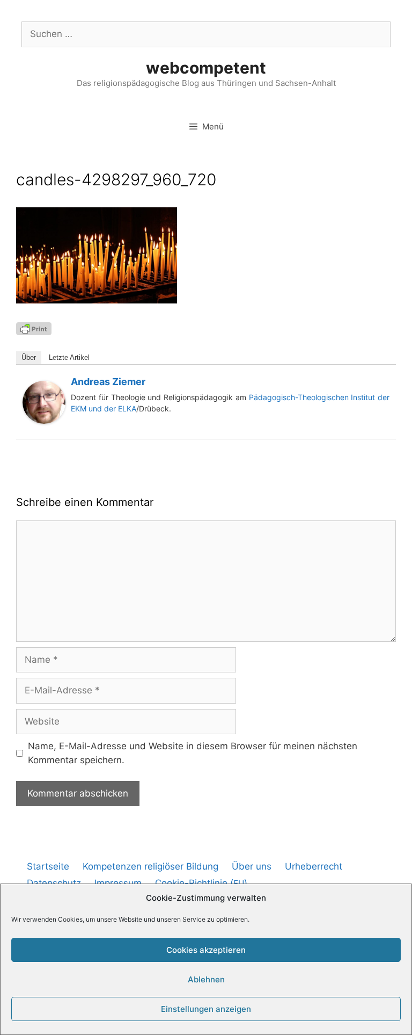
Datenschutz (54, 883)
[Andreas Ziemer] (44, 420)
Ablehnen (206, 979)
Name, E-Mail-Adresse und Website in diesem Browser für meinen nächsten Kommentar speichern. (192, 753)
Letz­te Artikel (69, 357)
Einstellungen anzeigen (206, 1009)
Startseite (48, 866)
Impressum (118, 883)
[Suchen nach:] (206, 33)
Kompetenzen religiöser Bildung (150, 866)
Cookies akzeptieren (206, 950)
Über (28, 357)
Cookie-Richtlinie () (201, 883)
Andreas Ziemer (108, 381)
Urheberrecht (313, 866)
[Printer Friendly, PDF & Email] (34, 327)
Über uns (251, 866)
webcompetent (206, 67)
